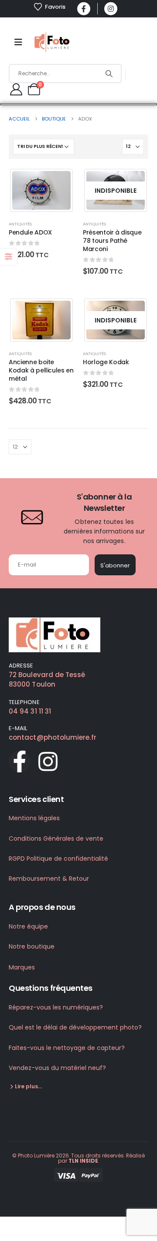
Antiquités (20, 224)
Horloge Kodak (106, 362)
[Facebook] (83, 8)
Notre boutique (32, 946)
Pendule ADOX (30, 232)
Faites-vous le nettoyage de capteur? (67, 1047)
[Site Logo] (53, 42)
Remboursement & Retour (49, 878)
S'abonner (115, 565)
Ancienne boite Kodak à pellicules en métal (41, 370)
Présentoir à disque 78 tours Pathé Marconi (112, 240)
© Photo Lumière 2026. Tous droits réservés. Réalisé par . (78, 1158)
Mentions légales (34, 818)
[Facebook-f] (20, 761)
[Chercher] (109, 73)
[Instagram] (110, 8)
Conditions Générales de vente (56, 838)
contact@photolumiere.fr (52, 737)
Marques (22, 967)
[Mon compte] (16, 89)
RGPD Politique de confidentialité (58, 858)
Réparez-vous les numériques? (56, 1007)
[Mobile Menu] (18, 42)
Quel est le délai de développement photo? (75, 1027)
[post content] (41, 190)
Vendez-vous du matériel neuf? (57, 1067)
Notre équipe (28, 926)
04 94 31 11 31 (30, 711)
